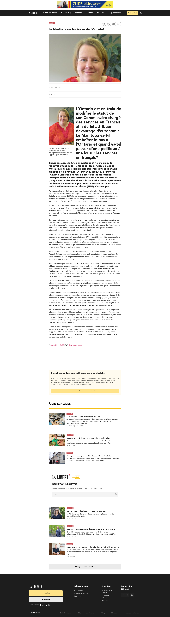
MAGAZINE (65, 13)
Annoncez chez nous (81, 593)
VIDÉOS (90, 13)
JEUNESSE (78, 13)
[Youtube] (132, 596)
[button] (104, 24)
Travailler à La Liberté (107, 591)
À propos (77, 596)
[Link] (119, 24)
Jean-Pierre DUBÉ (57, 345)
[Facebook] (123, 596)
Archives (105, 600)
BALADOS (100, 13)
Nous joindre (78, 590)
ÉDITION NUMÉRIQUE (49, 13)
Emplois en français (106, 596)
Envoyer (114, 494)
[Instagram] (127, 596)
